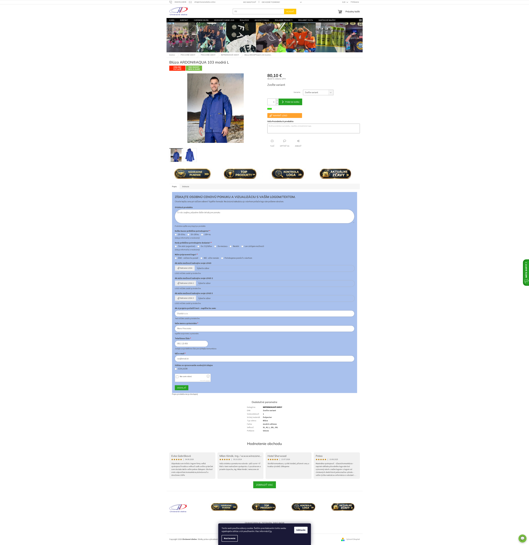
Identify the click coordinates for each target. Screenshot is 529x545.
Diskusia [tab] (185, 186)
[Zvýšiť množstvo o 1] (277, 100)
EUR (344, 2)
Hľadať (290, 11)
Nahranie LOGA (186, 268)
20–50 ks (181, 234)
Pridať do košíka (292, 102)
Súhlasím (301, 530)
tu (271, 531)
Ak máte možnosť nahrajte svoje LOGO (193, 263)
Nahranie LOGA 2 (187, 283)
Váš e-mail (179, 353)
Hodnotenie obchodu (264, 443)
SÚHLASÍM (182, 369)
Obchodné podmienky (271, 2)
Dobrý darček (278, 522)
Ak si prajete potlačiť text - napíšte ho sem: (195, 308)
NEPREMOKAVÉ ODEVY (272, 407)
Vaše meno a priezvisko (186, 323)
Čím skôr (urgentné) (186, 246)
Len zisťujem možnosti (254, 246)
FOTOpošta (267, 522)
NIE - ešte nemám (211, 258)
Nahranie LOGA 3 (187, 298)
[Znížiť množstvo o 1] (277, 103)
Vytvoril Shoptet (353, 539)
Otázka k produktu (184, 207)
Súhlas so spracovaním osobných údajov (194, 365)
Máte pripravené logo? (185, 254)
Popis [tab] (174, 186)
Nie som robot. (186, 376)
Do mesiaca (222, 246)
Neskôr (236, 246)
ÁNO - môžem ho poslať (188, 258)
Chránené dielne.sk (253, 522)
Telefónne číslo (182, 338)
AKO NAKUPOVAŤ (249, 2)
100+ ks (207, 234)
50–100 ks (195, 234)
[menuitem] (172, 20)
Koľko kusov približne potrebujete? (192, 231)
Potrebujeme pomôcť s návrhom (238, 258)
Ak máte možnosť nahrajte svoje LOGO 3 (194, 293)
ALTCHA (208, 380)
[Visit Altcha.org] (208, 377)
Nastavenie (229, 538)
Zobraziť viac (264, 484)
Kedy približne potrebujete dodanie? (192, 242)
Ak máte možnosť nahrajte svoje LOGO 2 (194, 278)
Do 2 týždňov (206, 246)
